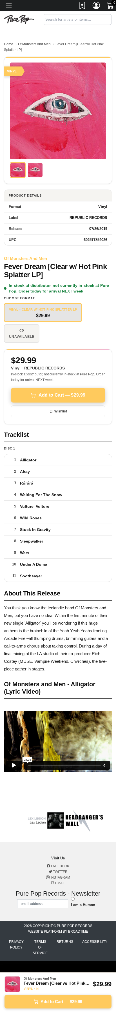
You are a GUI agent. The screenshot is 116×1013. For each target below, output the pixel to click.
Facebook (59, 866)
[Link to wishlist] (82, 6)
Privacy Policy (16, 944)
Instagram (60, 877)
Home (8, 44)
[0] (110, 7)
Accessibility (94, 942)
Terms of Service (40, 947)
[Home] (19, 19)
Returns (65, 942)
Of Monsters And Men (34, 44)
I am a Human (83, 905)
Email (59, 883)
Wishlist (60, 411)
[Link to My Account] (97, 6)
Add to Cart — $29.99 (62, 395)
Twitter (60, 872)
